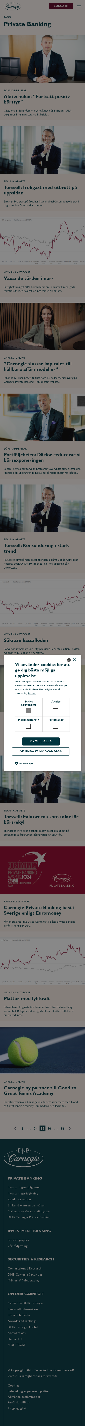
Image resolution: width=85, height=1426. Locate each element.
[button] (24, 763)
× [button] (74, 659)
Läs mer (32, 693)
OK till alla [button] (41, 741)
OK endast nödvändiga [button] (41, 751)
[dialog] (42, 713)
